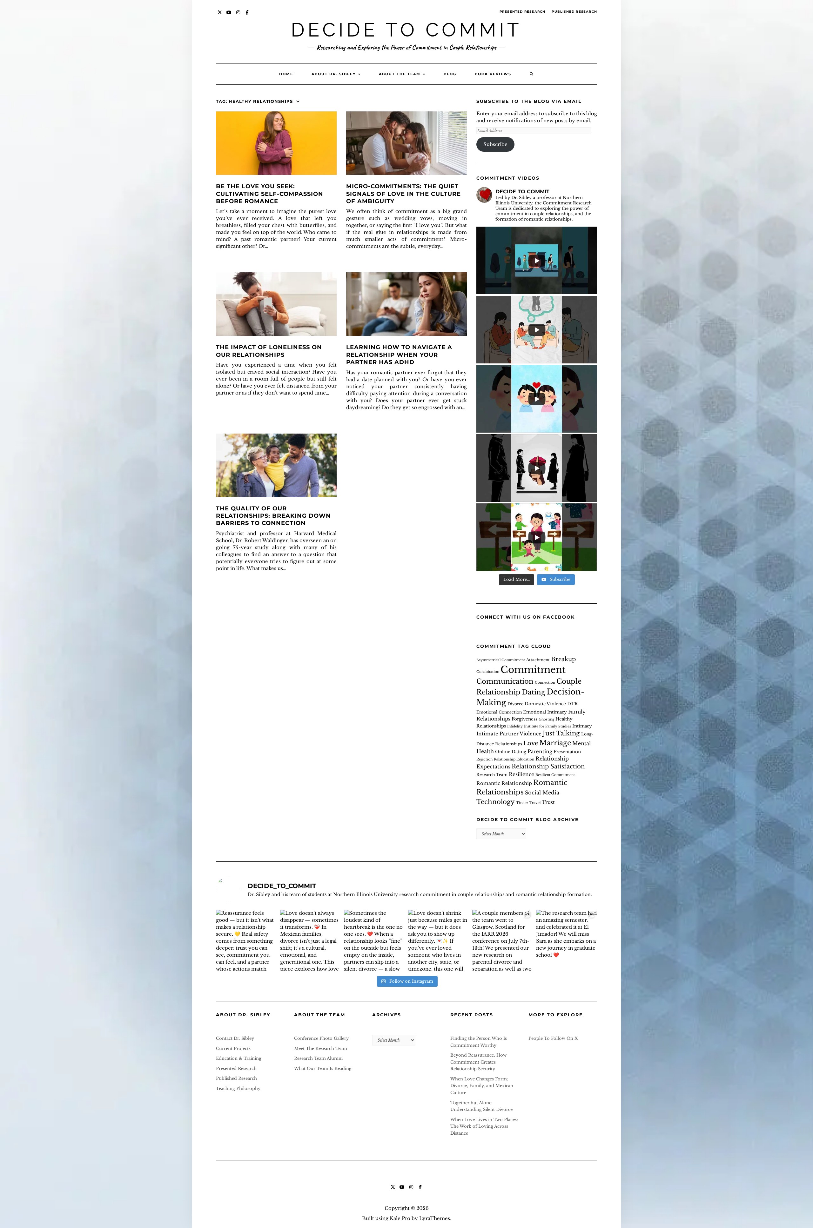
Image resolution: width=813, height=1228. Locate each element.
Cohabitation (487, 672)
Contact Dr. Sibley (235, 1038)
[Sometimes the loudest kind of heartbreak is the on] (374, 940)
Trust (548, 802)
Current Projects (233, 1048)
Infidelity (515, 726)
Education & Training (238, 1058)
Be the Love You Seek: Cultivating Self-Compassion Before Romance (269, 194)
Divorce (515, 703)
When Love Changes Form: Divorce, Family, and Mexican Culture (481, 1085)
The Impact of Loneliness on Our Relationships (269, 351)
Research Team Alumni (318, 1058)
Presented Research (523, 12)
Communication (505, 681)
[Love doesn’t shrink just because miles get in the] (438, 940)
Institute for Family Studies (547, 726)
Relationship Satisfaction (548, 766)
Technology (495, 802)
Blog (450, 74)
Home (286, 74)
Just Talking (561, 733)
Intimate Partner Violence (508, 734)
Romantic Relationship (504, 783)
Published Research (574, 12)
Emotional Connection (499, 712)
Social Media (542, 792)
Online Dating (510, 751)
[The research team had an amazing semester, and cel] (566, 940)
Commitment (533, 669)
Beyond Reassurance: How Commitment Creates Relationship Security (478, 1062)
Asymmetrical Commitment (500, 660)
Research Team (491, 774)
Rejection (484, 759)
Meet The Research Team (320, 1048)
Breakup (563, 659)
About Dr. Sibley (334, 74)
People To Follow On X (553, 1038)
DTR (572, 704)
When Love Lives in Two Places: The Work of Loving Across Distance (484, 1126)
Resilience (521, 774)
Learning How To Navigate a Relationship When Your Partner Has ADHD (399, 355)
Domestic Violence (545, 704)
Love (530, 743)
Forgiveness (524, 719)
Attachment (538, 659)
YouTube (229, 15)
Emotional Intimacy (545, 712)
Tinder (522, 803)
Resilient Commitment (555, 775)
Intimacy (582, 726)
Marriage (555, 743)
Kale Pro (400, 1218)
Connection (545, 682)
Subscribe (495, 144)
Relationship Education (514, 759)
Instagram (238, 15)
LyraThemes (434, 1218)
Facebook (248, 15)
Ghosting (546, 719)
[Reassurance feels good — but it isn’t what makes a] (246, 940)
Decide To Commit (406, 30)
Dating (533, 692)
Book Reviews (493, 74)
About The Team (400, 74)
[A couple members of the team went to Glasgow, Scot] (502, 940)
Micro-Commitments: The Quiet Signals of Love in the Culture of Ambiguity (403, 194)
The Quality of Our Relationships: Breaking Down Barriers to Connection (273, 516)
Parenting (539, 751)
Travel (535, 803)
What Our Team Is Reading (323, 1068)
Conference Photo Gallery (321, 1038)
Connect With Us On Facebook (525, 617)
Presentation (567, 751)
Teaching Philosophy (238, 1088)
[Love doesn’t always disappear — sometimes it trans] (310, 940)
